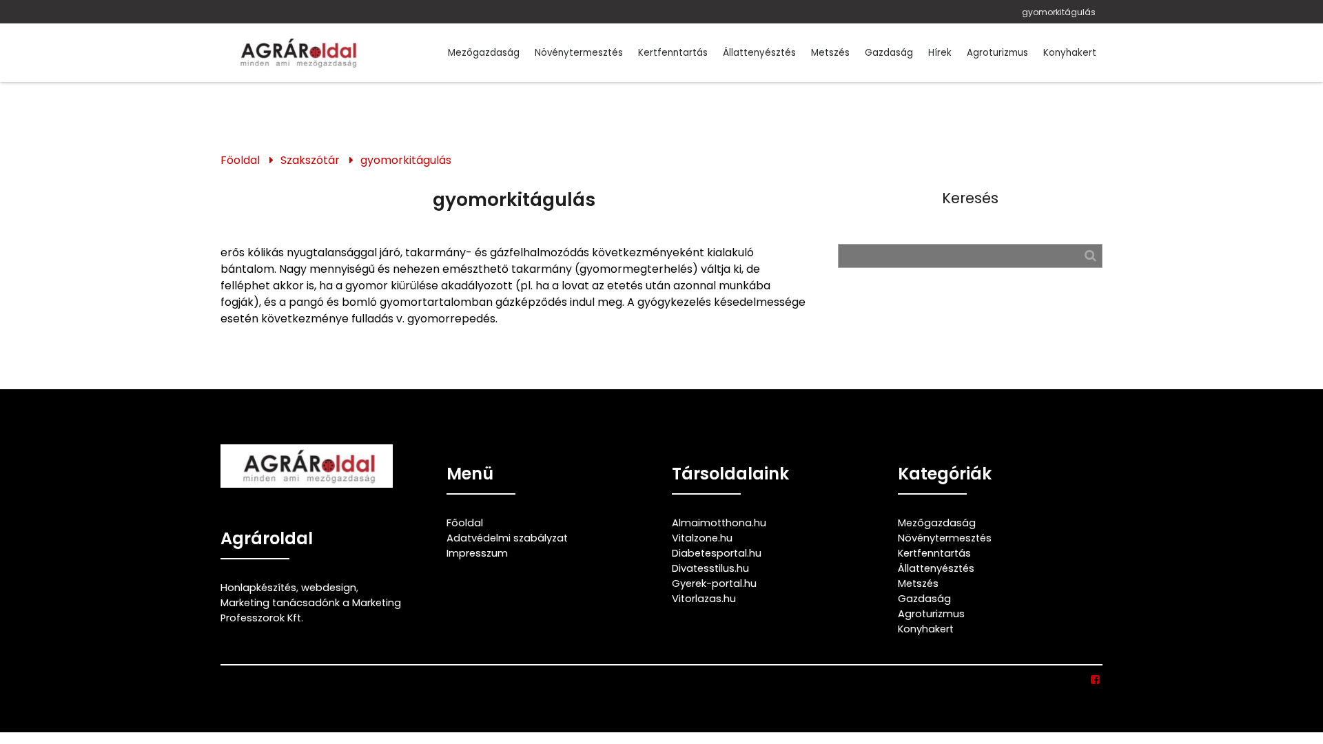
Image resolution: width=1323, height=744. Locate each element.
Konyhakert (1069, 52)
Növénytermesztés (579, 52)
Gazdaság (889, 52)
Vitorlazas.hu (704, 599)
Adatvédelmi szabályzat (507, 538)
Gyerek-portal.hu (714, 583)
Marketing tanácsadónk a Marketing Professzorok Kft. (310, 610)
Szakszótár (310, 160)
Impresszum (477, 553)
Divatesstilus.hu (710, 568)
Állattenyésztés (759, 52)
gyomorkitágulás (1059, 12)
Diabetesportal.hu (716, 553)
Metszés (830, 52)
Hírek (940, 52)
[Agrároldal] (296, 53)
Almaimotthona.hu (719, 523)
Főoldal (240, 160)
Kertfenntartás (673, 52)
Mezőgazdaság (484, 52)
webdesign (328, 588)
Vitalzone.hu (702, 538)
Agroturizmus (997, 52)
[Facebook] (1096, 680)
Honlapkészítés (258, 588)
